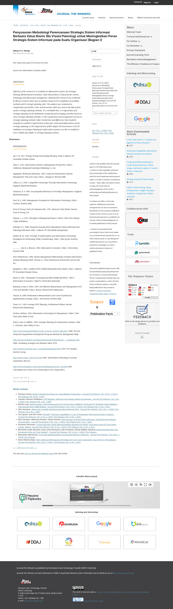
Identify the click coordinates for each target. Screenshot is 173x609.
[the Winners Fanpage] (142, 338)
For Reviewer (133, 45)
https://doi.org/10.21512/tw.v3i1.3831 (32, 63)
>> (36, 448)
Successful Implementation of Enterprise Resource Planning (64, 434)
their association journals (123, 573)
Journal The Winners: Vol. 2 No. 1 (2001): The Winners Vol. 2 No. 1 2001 (61, 422)
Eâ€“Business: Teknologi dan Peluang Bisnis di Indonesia (68, 399)
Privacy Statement (136, 50)
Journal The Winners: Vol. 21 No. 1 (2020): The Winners (73, 432)
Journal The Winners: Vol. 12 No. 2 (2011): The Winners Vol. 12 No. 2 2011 (63, 427)
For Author (132, 41)
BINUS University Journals (148, 17)
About (130, 17)
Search (139, 2)
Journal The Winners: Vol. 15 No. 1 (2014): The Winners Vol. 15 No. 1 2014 (78, 407)
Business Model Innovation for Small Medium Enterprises (56, 394)
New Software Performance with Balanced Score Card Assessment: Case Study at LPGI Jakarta (76, 440)
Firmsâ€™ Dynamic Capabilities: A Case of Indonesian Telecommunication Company (78, 414)
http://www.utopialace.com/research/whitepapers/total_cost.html (40, 366)
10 (32, 448)
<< (14, 448)
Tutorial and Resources (138, 36)
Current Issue (88, 17)
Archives (101, 17)
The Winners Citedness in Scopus (143, 64)
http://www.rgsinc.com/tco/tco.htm (27, 357)
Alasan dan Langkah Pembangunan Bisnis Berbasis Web (55, 409)
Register (147, 2)
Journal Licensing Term (138, 55)
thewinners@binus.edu (34, 600)
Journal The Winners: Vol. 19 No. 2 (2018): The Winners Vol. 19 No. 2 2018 (49, 417)
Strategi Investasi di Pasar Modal (140, 179)
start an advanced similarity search (40, 453)
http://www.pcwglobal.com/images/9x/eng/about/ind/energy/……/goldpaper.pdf (46, 340)
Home (15, 25)
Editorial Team (134, 32)
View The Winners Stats (93, 601)
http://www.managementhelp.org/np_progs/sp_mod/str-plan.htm (40, 331)
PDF (95, 51)
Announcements (116, 17)
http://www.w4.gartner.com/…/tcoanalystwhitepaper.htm (37, 349)
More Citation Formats (102, 113)
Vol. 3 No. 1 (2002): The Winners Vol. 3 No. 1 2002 (51, 25)
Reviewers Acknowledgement (141, 59)
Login (156, 2)
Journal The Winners (74, 13)
